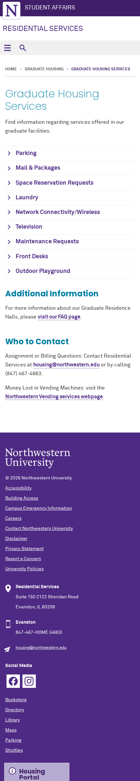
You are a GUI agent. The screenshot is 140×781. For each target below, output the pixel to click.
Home (11, 69)
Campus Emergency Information (38, 508)
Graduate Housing (44, 69)
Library (12, 720)
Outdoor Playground (43, 271)
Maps (11, 730)
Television (29, 227)
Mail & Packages (38, 168)
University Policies (24, 569)
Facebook (13, 681)
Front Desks (32, 257)
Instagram (29, 681)
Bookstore (16, 700)
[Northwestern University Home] (12, 11)
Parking (26, 153)
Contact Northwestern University (39, 528)
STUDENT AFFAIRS (50, 8)
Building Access (21, 498)
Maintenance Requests (47, 242)
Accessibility (18, 488)
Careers (13, 518)
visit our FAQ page (59, 317)
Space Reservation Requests (54, 183)
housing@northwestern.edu (41, 648)
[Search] (22, 47)
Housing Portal (32, 773)
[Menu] (7, 47)
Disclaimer (16, 538)
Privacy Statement (24, 549)
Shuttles (14, 750)
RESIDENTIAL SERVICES (43, 29)
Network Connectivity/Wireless (58, 212)
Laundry (27, 198)
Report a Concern (23, 559)
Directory (14, 710)
